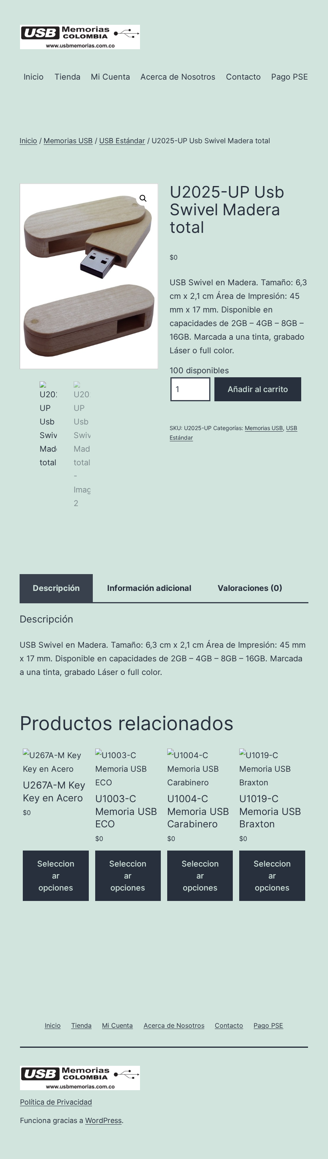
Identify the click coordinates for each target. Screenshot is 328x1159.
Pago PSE (289, 77)
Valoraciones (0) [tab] (250, 588)
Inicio (34, 77)
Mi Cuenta (110, 77)
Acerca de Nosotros (177, 77)
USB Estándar (122, 140)
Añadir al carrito (258, 389)
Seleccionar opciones (55, 876)
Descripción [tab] (56, 588)
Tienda (67, 77)
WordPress (103, 1120)
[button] (143, 198)
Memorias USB (68, 140)
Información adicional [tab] (149, 588)
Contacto (243, 77)
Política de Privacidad (56, 1102)
